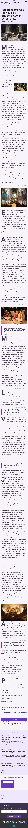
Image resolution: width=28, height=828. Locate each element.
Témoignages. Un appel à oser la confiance (15, 712)
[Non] (26, 823)
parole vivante (18, 700)
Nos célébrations (11, 735)
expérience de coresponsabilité (17, 697)
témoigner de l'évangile (6, 701)
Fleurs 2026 (9, 749)
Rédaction (3, 21)
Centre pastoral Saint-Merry (17, 695)
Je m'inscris (11, 816)
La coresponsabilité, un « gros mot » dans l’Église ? (12, 708)
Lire (3, 746)
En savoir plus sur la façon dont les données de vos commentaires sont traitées (13, 723)
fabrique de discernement (7, 698)
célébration (7, 695)
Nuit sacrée (12, 700)
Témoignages (4, 6)
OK (14, 826)
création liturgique (5, 697)
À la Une (3, 735)
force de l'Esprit (17, 698)
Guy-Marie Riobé (5, 700)
